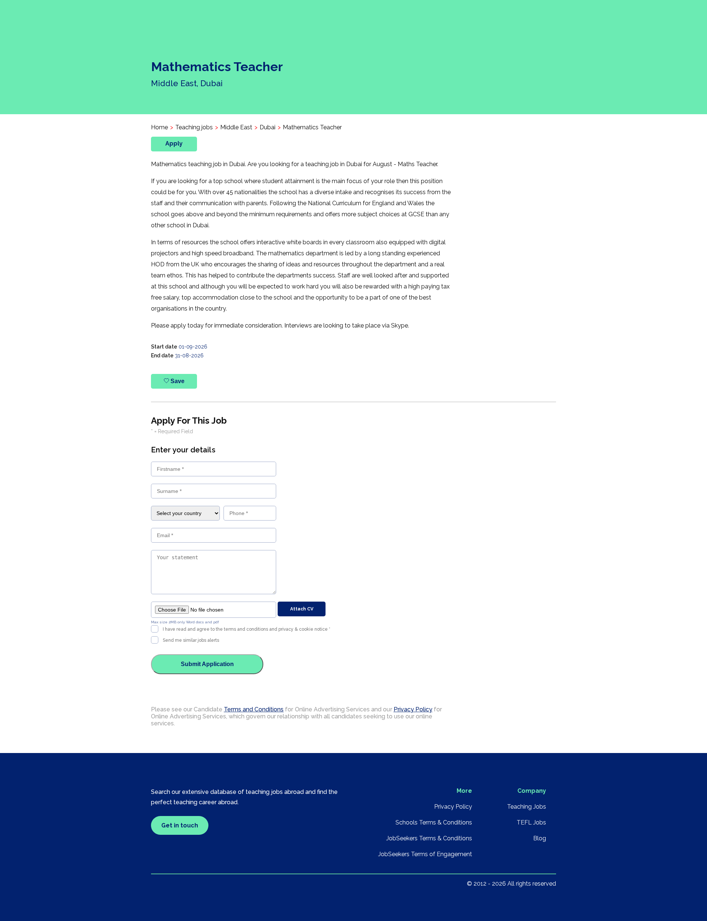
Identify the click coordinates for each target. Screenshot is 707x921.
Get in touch (179, 825)
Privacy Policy (413, 709)
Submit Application (207, 664)
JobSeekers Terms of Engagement (425, 854)
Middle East (236, 127)
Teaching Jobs (526, 806)
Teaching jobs (194, 127)
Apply (174, 143)
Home (159, 127)
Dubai (267, 127)
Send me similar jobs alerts (191, 640)
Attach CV (301, 609)
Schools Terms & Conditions (433, 822)
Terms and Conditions (254, 709)
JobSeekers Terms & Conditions (429, 838)
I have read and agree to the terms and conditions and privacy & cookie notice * (246, 629)
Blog (539, 838)
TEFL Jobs (531, 822)
